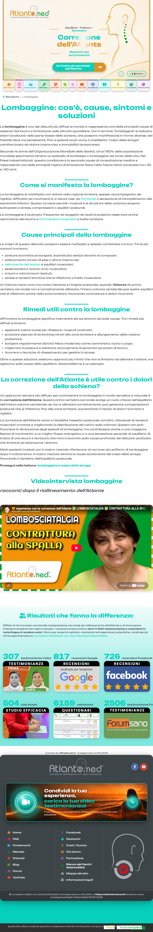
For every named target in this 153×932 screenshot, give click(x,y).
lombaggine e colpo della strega (64, 465)
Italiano (139, 74)
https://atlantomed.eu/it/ (110, 894)
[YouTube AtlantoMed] (143, 766)
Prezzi (111, 927)
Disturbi (55, 87)
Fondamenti (30, 87)
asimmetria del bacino (22, 264)
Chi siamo (131, 87)
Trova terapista (130, 927)
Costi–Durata (118, 87)
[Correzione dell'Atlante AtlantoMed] (76, 766)
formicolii (88, 198)
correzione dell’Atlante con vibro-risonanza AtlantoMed (70, 635)
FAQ (19, 87)
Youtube (82, 87)
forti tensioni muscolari (57, 219)
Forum (72, 87)
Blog (65, 87)
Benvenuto (8, 87)
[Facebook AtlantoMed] (134, 766)
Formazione (144, 87)
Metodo (43, 87)
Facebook (93, 87)
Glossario (104, 87)
